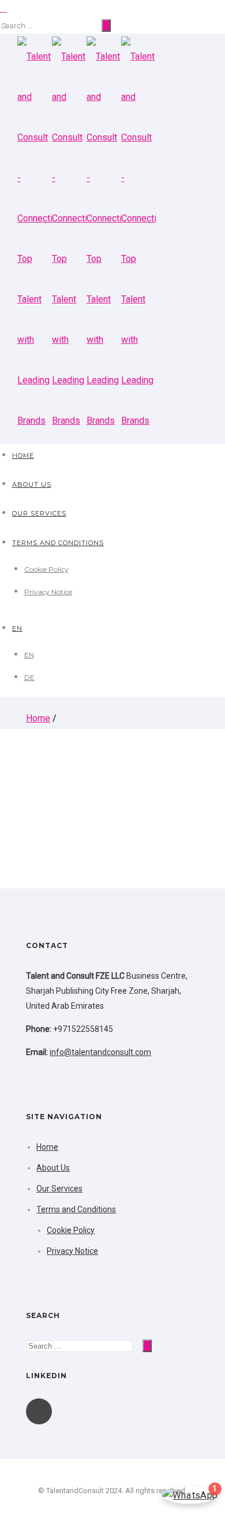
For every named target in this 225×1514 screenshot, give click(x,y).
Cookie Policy (46, 569)
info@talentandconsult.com (100, 1052)
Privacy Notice (48, 591)
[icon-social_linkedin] (39, 1411)
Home (23, 455)
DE (29, 677)
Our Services (39, 513)
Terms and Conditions (58, 543)
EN (17, 628)
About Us (31, 484)
